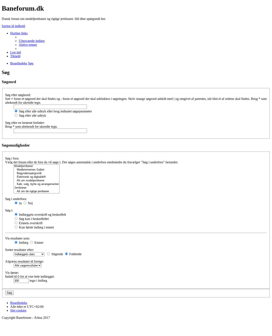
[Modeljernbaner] (36, 166)
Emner (38, 242)
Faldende (75, 254)
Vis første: (12, 272)
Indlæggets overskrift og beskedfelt (42, 214)
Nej (30, 203)
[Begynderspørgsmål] (36, 173)
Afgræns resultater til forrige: (24, 261)
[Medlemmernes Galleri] (36, 170)
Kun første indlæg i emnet (36, 227)
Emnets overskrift (30, 223)
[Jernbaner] (36, 188)
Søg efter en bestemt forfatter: (25, 123)
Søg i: (9, 210)
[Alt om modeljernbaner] (36, 180)
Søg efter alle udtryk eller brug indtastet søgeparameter (55, 111)
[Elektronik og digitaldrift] (36, 177)
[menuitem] (32, 41)
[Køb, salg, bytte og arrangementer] (36, 184)
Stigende (57, 254)
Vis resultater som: (17, 238)
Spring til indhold (13, 26)
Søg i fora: (12, 158)
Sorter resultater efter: (19, 250)
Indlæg (23, 242)
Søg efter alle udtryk (32, 115)
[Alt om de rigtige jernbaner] (36, 191)
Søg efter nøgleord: (18, 95)
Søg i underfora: (16, 199)
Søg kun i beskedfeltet (33, 219)
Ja (20, 203)
